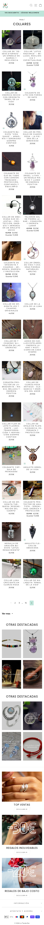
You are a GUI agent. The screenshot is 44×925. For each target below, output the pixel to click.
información (21, 903)
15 (26, 603)
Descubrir (22, 809)
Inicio (21, 19)
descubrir (22, 852)
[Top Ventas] (22, 787)
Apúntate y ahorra (21, 911)
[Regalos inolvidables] (22, 830)
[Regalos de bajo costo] (22, 873)
